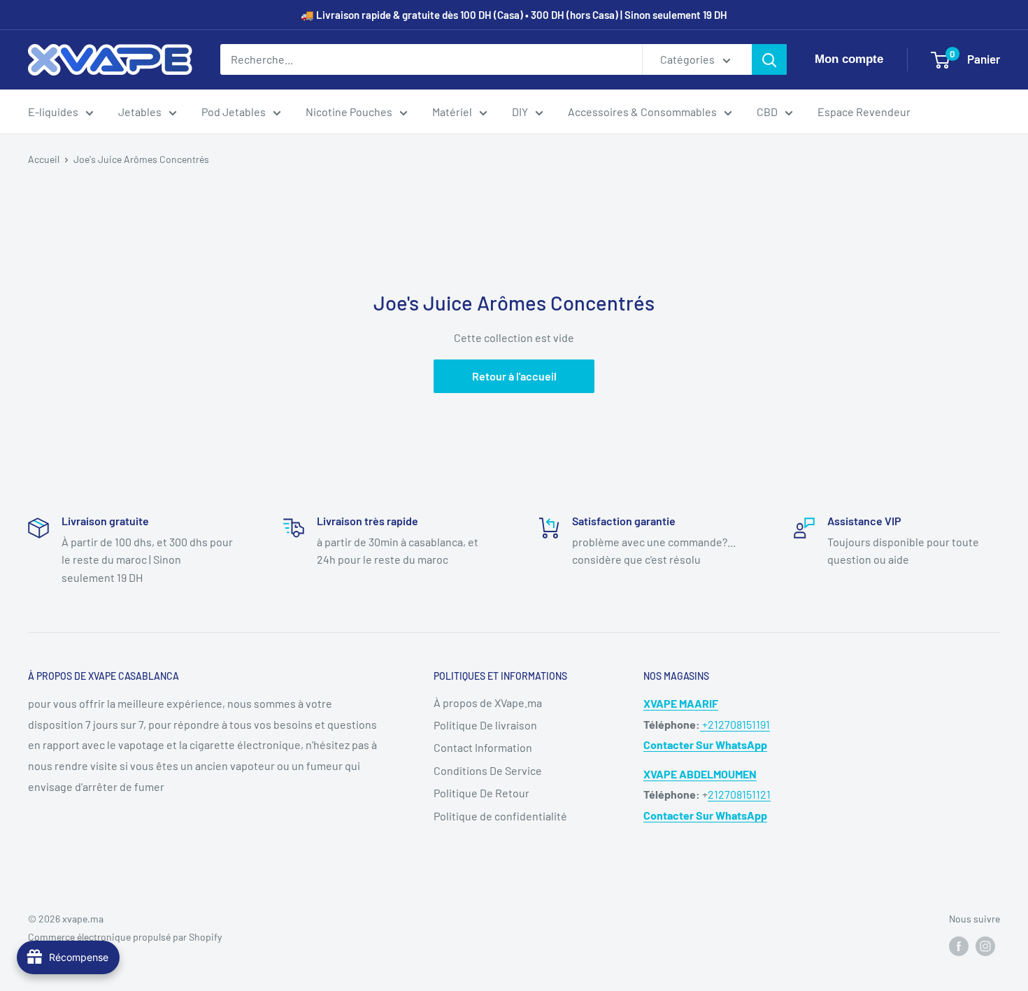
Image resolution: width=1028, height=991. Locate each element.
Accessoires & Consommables (642, 111)
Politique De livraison (485, 725)
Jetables (140, 111)
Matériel (452, 111)
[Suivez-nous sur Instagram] (985, 945)
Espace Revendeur (864, 111)
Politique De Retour (481, 792)
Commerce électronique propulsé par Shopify (125, 937)
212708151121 (739, 794)
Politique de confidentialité (500, 815)
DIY (520, 111)
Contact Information (483, 747)
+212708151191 (735, 724)
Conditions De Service (488, 770)
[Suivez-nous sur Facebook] (959, 945)
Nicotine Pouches (349, 111)
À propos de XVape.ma (488, 702)
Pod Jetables (233, 111)
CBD (767, 111)
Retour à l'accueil (514, 376)
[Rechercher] (769, 59)
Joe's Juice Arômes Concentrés (141, 159)
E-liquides (53, 111)
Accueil (43, 159)
